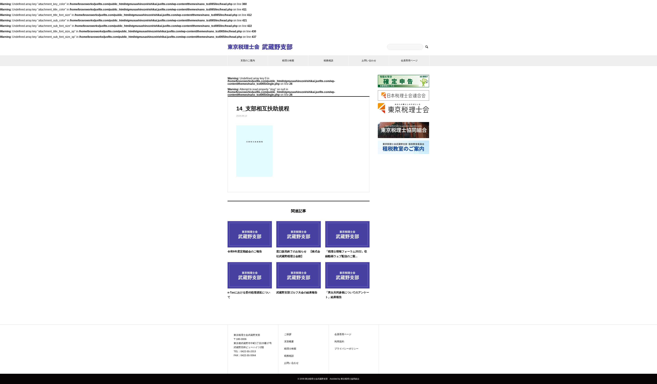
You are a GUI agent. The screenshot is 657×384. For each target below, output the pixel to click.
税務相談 (328, 60)
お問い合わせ (369, 60)
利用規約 (339, 341)
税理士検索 (288, 60)
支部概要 (289, 341)
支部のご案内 (248, 60)
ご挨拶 (287, 334)
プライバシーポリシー (346, 348)
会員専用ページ (409, 60)
